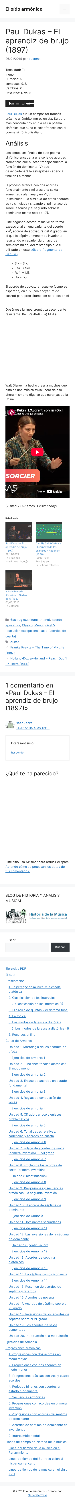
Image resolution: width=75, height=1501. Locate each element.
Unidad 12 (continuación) (30, 1245)
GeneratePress (37, 1495)
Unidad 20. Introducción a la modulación (38, 1336)
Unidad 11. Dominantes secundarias (35, 1222)
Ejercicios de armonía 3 (29, 1091)
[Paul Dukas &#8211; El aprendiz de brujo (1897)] (18, 532)
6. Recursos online (22, 1034)
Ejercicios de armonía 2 (29, 1074)
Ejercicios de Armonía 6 (29, 1142)
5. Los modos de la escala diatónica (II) (40, 1028)
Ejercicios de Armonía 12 (29, 1251)
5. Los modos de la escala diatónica (35, 1022)
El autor (11, 975)
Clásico (27, 625)
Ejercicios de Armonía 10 (30, 1216)
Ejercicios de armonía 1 (28, 1058)
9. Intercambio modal (24, 1436)
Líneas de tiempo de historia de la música (36, 1442)
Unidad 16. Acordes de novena (31, 1297)
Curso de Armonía (18, 1041)
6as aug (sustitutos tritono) (30, 620)
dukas (14, 642)
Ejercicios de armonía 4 (29, 1108)
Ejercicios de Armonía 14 (30, 1280)
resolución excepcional (22, 631)
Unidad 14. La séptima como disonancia (38, 1274)
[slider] (30, 103)
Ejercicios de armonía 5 (29, 1125)
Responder (17, 752)
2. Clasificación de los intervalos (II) (37, 1004)
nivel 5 (50, 625)
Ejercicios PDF (15, 968)
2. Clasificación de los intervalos (32, 998)
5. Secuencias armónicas (27, 1397)
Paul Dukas (13, 114)
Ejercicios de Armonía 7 (29, 1159)
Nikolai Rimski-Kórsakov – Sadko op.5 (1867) (16, 595)
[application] (19, 103)
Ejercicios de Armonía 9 (29, 1199)
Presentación (15, 981)
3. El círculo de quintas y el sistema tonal (38, 1010)
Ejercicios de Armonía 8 (29, 1182)
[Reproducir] (10, 103)
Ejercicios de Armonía (21, 1342)
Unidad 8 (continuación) (29, 1176)
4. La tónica (17, 1016)
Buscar (10, 940)
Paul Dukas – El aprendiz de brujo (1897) (16, 547)
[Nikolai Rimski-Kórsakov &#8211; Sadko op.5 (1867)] (18, 580)
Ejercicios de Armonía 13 (30, 1268)
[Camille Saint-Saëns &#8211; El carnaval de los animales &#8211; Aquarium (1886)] (49, 532)
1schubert (24, 723)
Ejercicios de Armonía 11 (29, 1228)
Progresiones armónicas (23, 1348)
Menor (39, 625)
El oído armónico (23, 9)
